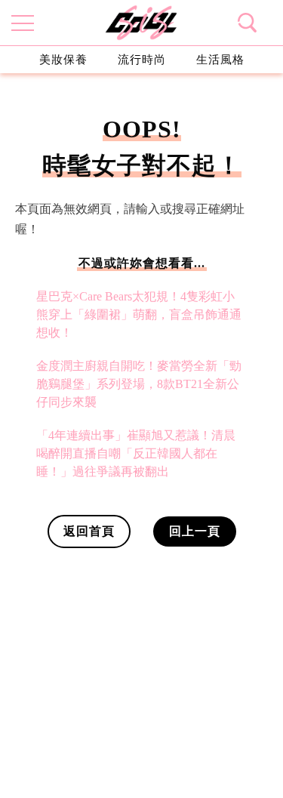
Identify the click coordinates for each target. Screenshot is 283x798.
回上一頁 (194, 531)
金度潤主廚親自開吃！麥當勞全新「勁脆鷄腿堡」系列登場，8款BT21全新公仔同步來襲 (138, 383)
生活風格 (220, 59)
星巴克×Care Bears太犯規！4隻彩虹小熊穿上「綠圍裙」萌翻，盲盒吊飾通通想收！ (138, 314)
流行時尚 (142, 59)
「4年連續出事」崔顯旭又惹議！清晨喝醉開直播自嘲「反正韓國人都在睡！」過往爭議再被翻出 (135, 453)
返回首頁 (89, 531)
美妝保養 (63, 59)
